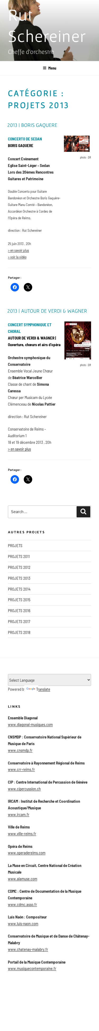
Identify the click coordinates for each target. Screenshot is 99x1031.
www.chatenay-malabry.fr (28, 949)
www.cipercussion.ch (24, 788)
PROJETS (15, 545)
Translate (43, 689)
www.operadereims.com (26, 852)
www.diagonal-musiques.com (30, 724)
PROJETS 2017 (19, 621)
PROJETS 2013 (19, 578)
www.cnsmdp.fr (20, 750)
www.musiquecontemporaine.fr (32, 968)
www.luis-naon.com (23, 923)
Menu (52, 68)
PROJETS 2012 (19, 567)
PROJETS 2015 (19, 599)
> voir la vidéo (17, 257)
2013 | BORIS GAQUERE (32, 125)
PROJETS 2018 (19, 632)
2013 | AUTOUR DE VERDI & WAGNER (47, 311)
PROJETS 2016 (19, 610)
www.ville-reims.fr (22, 833)
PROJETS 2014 (19, 589)
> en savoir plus (18, 250)
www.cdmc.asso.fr (22, 904)
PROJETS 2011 (19, 556)
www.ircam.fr (18, 814)
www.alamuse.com (22, 878)
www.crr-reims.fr (21, 769)
